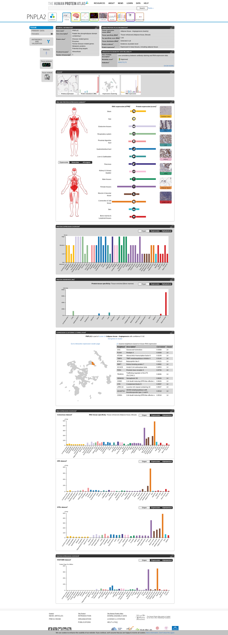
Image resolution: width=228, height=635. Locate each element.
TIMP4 (119, 358)
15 (117, 344)
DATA (138, 3)
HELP (146, 3)
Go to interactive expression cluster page (85, 344)
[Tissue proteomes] (46, 65)
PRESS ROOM (55, 619)
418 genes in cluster (115, 339)
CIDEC (119, 381)
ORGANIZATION (84, 619)
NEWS (120, 3)
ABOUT (111, 3)
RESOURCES (99, 3)
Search (142, 8)
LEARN (130, 3)
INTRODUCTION (84, 616)
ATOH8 (119, 356)
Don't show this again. (167, 633)
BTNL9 (119, 361)
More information (152, 633)
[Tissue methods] (47, 77)
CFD (118, 384)
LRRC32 (120, 387)
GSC (119, 350)
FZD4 (119, 370)
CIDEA (119, 395)
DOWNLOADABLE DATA (117, 616)
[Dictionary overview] (46, 53)
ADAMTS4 (121, 391)
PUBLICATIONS (84, 622)
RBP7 (119, 364)
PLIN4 (119, 353)
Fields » (151, 8)
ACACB (120, 367)
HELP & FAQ (112, 622)
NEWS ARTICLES (56, 616)
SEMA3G (120, 378)
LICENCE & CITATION (116, 619)
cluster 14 (102, 336)
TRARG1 (120, 374)
